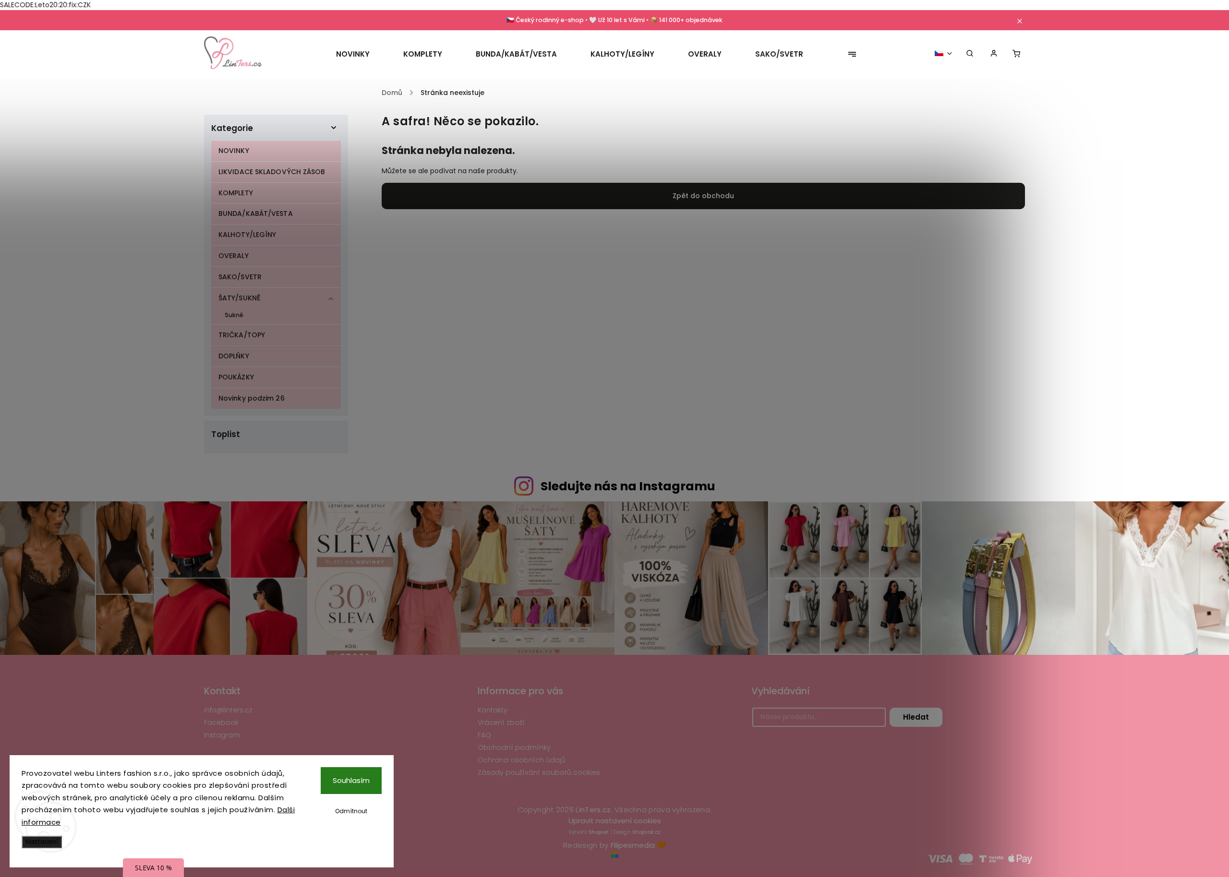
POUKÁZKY (236, 377)
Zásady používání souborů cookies (539, 772)
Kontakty (492, 710)
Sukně (234, 315)
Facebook (221, 722)
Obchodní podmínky (514, 747)
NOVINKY (233, 150)
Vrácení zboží (501, 722)
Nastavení (41, 841)
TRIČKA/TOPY (241, 335)
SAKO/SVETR (240, 277)
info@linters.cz (228, 710)
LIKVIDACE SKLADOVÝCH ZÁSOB (271, 172)
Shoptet (599, 832)
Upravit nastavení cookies (614, 821)
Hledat (916, 717)
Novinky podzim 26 (251, 398)
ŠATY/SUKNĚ (239, 298)
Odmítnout (351, 811)
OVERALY (233, 256)
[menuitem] (361, 54)
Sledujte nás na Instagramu (628, 486)
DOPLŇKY (233, 356)
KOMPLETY (235, 193)
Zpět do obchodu (703, 196)
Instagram (222, 735)
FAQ (484, 735)
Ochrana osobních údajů (522, 760)
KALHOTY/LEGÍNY (247, 234)
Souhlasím (351, 780)
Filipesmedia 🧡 (638, 845)
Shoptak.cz (646, 832)
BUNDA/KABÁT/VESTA (255, 213)
